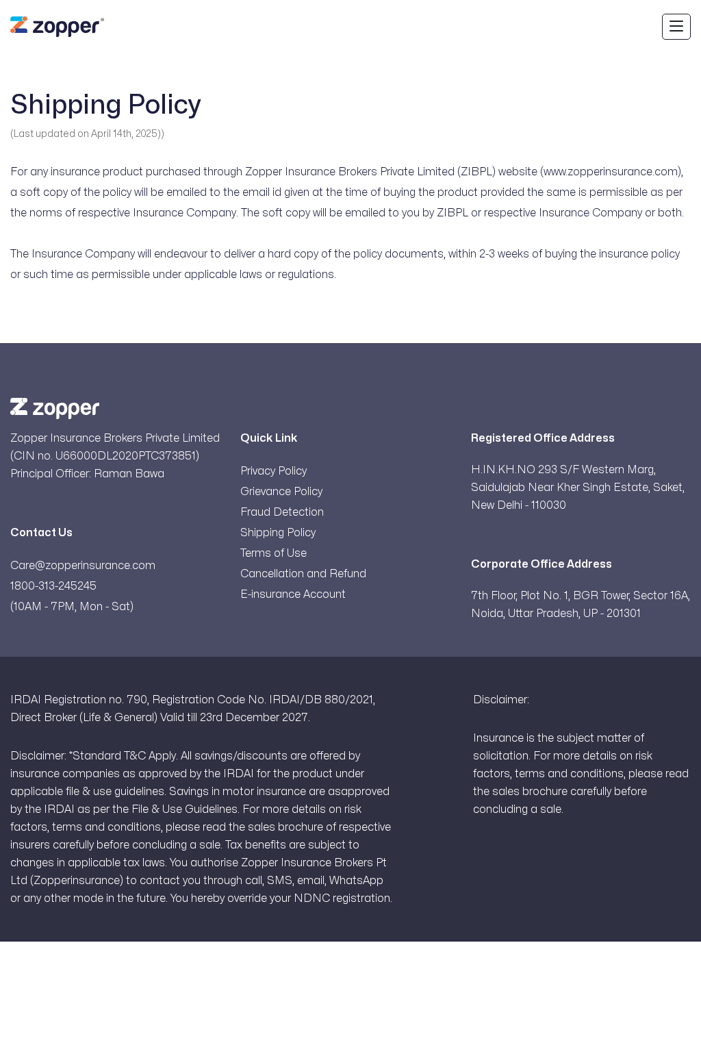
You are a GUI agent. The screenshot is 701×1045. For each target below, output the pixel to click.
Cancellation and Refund (303, 573)
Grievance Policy (281, 491)
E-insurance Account (293, 594)
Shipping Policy (278, 532)
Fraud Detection (282, 512)
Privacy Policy (273, 471)
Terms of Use (273, 553)
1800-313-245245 (53, 586)
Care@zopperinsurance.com (82, 565)
